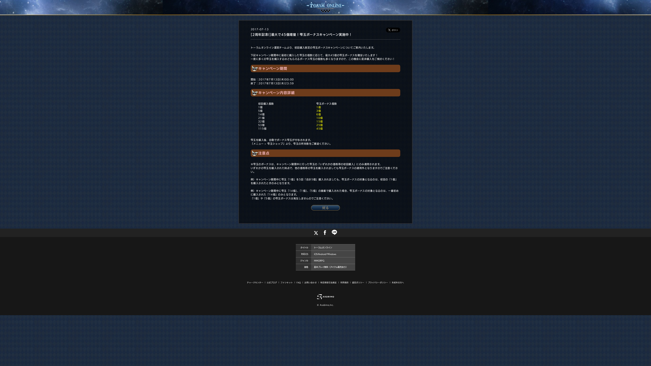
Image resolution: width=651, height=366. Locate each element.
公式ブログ (272, 282)
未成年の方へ (398, 282)
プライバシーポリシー (378, 282)
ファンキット (287, 282)
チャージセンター (255, 282)
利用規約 (344, 282)
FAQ (299, 282)
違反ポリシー (358, 282)
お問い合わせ (310, 282)
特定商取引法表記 (328, 282)
